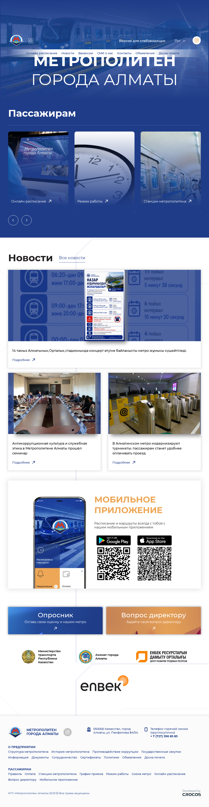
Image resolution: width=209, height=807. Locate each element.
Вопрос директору (22, 780)
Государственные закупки (161, 752)
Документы (40, 757)
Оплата (30, 774)
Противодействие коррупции (115, 752)
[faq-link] (153, 628)
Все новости (72, 257)
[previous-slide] (13, 220)
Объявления (131, 757)
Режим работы (117, 774)
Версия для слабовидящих (142, 41)
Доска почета (155, 757)
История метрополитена (70, 752)
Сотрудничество (64, 757)
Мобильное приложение (59, 780)
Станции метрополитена (58, 774)
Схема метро (141, 774)
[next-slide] (26, 220)
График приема (91, 774)
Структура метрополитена (28, 752)
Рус (178, 41)
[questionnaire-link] (55, 628)
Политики (111, 757)
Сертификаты (90, 757)
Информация (18, 757)
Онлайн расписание (170, 774)
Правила (15, 774)
